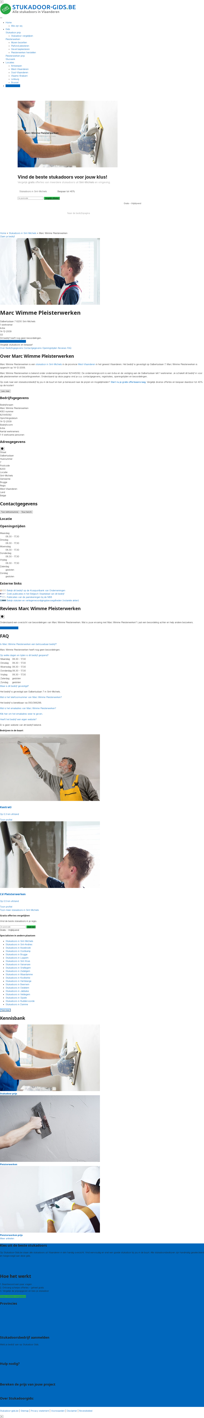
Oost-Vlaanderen (19, 72)
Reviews (62, 348)
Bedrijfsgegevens (15, 348)
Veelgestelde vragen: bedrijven (15, 1356)
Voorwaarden (58, 1410)
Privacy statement (40, 1410)
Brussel (14, 82)
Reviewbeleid (85, 1410)
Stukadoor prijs (13, 32)
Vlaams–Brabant (19, 75)
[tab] (102, 644)
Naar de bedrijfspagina (78, 213)
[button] (28, 644)
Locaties (10, 62)
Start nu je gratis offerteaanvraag (128, 382)
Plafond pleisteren (20, 45)
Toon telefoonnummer (9, 512)
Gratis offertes (13, 85)
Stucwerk (10, 59)
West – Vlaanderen (9, 1313)
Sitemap (25, 1410)
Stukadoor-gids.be (9, 1410)
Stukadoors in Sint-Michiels (22, 233)
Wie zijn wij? (6, 1405)
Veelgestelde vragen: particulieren (17, 1370)
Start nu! (30, 927)
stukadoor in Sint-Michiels (49, 364)
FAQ (69, 348)
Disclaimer (72, 1410)
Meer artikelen (7, 1238)
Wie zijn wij (16, 25)
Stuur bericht (26, 512)
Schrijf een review (9, 628)
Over (3, 348)
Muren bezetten (19, 42)
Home (9, 22)
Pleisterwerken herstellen (23, 52)
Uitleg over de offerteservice (14, 1374)
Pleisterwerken (13, 39)
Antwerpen (16, 65)
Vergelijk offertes (52, 198)
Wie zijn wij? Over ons (11, 1261)
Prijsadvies (5, 1391)
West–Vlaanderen (20, 69)
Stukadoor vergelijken (22, 35)
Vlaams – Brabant (9, 1320)
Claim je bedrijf (7, 236)
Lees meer (5, 391)
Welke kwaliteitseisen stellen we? (16, 1264)
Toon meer (5, 1010)
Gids (8, 29)
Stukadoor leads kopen (11, 1350)
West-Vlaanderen (86, 364)
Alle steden (5, 1330)
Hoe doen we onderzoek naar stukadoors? (21, 1268)
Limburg (15, 79)
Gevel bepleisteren (20, 49)
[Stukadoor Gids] (38, 13)
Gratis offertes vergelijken (13, 341)
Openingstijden (50, 348)
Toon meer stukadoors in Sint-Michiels (19, 910)
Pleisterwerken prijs (15, 55)
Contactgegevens (33, 348)
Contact (4, 1377)
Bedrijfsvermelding (9, 1353)
